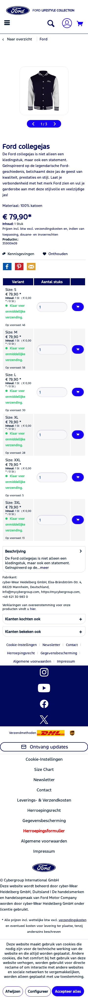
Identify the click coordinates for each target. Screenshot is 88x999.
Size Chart (44, 769)
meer (44, 567)
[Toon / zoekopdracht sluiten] (50, 24)
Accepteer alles (68, 991)
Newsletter (51, 645)
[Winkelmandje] (80, 24)
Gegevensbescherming (59, 653)
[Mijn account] (65, 24)
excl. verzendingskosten (45, 229)
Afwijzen (12, 991)
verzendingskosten (73, 920)
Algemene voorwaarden (32, 661)
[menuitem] (7, 23)
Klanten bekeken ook (23, 631)
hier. (33, 609)
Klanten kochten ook (22, 619)
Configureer (38, 991)
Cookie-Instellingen (21, 645)
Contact (72, 645)
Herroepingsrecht (21, 653)
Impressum (66, 661)
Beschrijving (15, 551)
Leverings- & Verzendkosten (44, 800)
